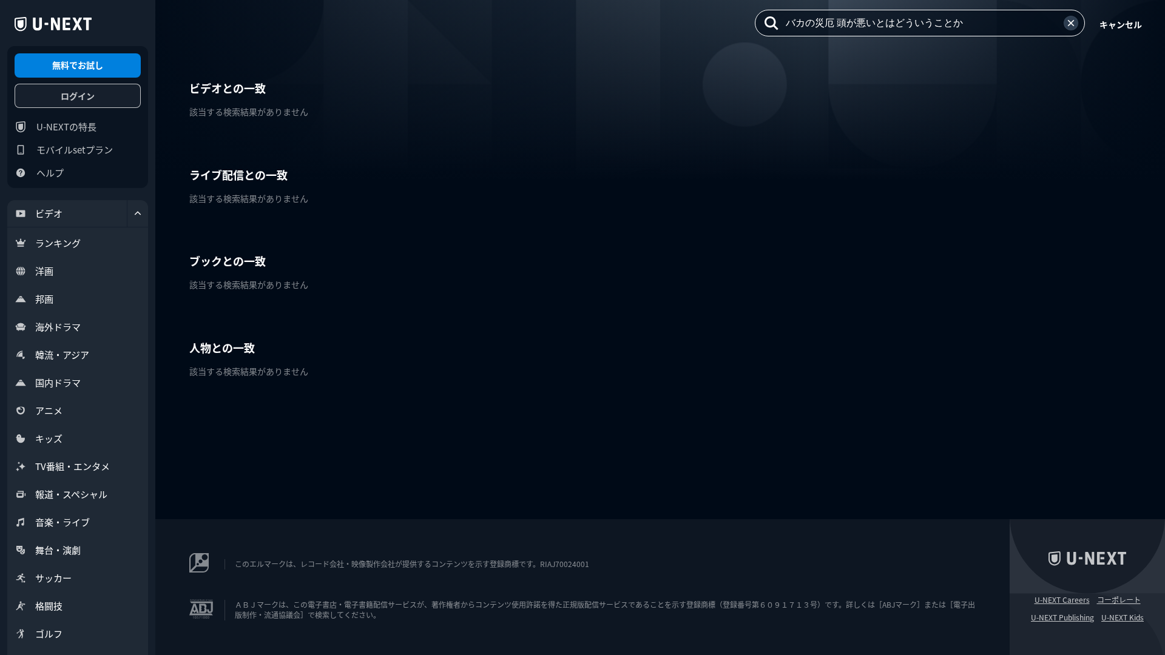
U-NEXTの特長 (66, 126)
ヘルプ (50, 172)
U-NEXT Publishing (1062, 617)
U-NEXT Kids (1122, 617)
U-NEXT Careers (1062, 600)
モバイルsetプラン (74, 149)
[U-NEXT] (53, 24)
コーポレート (1119, 600)
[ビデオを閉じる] (137, 213)
